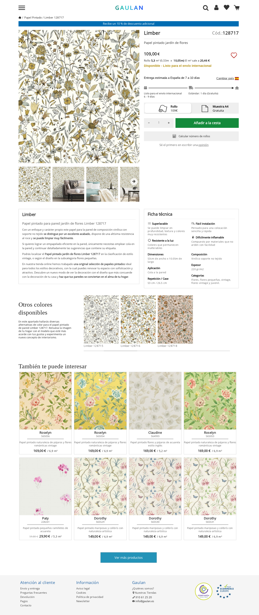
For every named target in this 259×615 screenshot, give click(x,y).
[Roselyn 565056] (45, 401)
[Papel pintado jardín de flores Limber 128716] (154, 319)
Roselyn (45, 432)
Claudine (155, 432)
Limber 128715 (93, 345)
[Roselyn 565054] (100, 401)
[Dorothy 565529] (100, 486)
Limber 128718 (167, 345)
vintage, (226, 279)
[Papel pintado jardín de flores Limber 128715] (117, 319)
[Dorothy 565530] (155, 486)
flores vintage (200, 283)
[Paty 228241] (45, 486)
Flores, (195, 279)
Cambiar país (225, 78)
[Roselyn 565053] (210, 401)
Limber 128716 (130, 345)
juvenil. (215, 283)
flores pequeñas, (210, 279)
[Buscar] (205, 8)
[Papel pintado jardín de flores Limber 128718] (191, 319)
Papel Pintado (33, 17)
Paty (45, 518)
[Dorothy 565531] (210, 486)
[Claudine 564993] (155, 401)
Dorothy (100, 518)
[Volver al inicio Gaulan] (19, 17)
